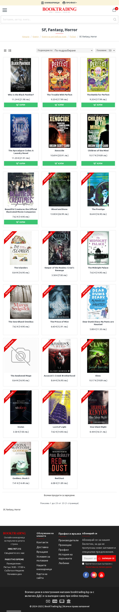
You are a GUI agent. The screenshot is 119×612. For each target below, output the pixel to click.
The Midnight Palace (98, 268)
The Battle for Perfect (98, 95)
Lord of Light (59, 427)
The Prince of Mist (59, 322)
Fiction (73, 36)
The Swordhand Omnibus (20, 322)
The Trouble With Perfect (59, 95)
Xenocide (59, 150)
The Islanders (21, 268)
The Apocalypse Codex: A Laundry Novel (20, 151)
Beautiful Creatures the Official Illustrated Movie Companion (21, 210)
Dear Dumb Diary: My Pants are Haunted (98, 323)
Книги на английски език (54, 36)
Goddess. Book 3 (21, 478)
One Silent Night (98, 427)
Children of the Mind (98, 150)
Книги (36, 36)
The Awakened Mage (21, 376)
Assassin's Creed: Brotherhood (59, 376)
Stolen (21, 427)
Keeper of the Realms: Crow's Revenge (59, 269)
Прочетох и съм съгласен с (98, 565)
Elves (98, 376)
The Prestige (98, 209)
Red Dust (59, 478)
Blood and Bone (59, 209)
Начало (25, 36)
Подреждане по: (45, 50)
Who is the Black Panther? (21, 95)
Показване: (102, 50)
